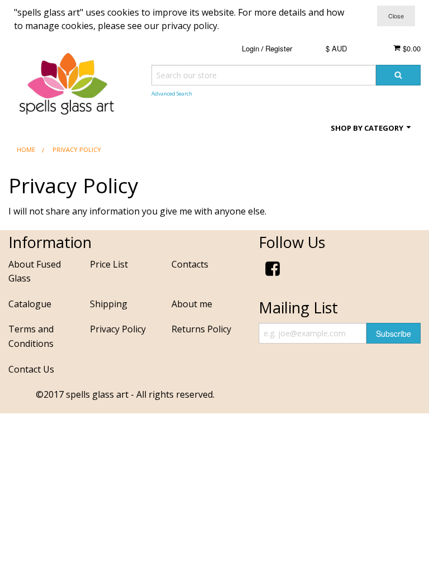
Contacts (189, 264)
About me (191, 304)
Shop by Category (368, 128)
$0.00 (411, 48)
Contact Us (31, 369)
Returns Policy (201, 329)
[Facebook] (272, 270)
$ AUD (336, 48)
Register (278, 48)
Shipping (108, 304)
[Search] (398, 75)
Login (250, 48)
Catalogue (29, 304)
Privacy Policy (118, 329)
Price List (109, 264)
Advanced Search (171, 93)
